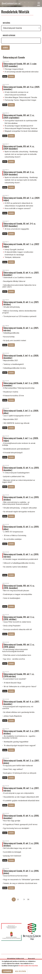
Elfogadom (7, 971)
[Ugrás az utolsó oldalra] (28, 899)
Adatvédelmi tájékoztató (15, 958)
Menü (39, 4)
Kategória (6, 23)
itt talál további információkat (28, 966)
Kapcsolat (31, 958)
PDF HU (5, 76)
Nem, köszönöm (20, 971)
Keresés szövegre (9, 35)
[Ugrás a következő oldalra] (24, 899)
